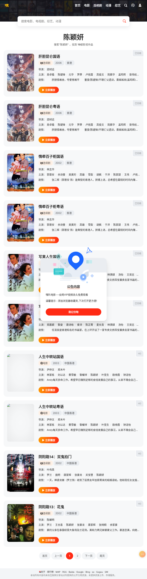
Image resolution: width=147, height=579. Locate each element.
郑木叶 (61, 369)
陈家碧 (117, 174)
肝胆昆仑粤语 (49, 107)
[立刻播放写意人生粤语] (20, 323)
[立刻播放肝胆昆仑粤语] (20, 123)
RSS (64, 572)
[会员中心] (140, 5)
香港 (69, 62)
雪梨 (90, 174)
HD (139, 353)
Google (80, 572)
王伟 (126, 174)
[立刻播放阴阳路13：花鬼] (20, 523)
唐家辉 (67, 474)
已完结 (138, 53)
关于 (43, 572)
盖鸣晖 (122, 74)
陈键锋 (61, 74)
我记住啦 (73, 311)
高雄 (82, 174)
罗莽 (79, 74)
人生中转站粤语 (51, 407)
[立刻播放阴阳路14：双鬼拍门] (20, 473)
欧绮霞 (116, 374)
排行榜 (50, 572)
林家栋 (50, 374)
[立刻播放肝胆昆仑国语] (20, 72)
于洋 (107, 174)
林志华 (50, 169)
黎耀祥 (83, 374)
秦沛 (79, 324)
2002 (58, 162)
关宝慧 (89, 474)
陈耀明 (50, 519)
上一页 (58, 555)
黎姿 (60, 324)
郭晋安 (50, 174)
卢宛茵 (89, 74)
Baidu (71, 572)
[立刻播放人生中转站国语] (20, 373)
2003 (56, 363)
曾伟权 (133, 74)
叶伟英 (50, 469)
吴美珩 (72, 174)
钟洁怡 (127, 374)
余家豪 (113, 524)
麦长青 (100, 324)
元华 (71, 74)
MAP (58, 572)
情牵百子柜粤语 (51, 207)
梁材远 (50, 69)
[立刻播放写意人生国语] (20, 273)
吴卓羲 (50, 74)
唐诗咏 (70, 324)
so (93, 572)
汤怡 (120, 274)
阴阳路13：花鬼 (51, 507)
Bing (88, 572)
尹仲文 (50, 369)
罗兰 (49, 474)
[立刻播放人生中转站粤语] (20, 423)
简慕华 (111, 74)
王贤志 (130, 274)
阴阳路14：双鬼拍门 (55, 457)
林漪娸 (111, 274)
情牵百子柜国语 (51, 156)
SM (106, 572)
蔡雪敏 (72, 374)
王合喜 (59, 524)
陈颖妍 (94, 374)
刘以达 (61, 374)
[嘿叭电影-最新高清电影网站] (6, 5)
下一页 (89, 555)
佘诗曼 (61, 174)
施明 (57, 474)
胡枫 (98, 174)
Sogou (99, 572)
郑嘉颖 (50, 324)
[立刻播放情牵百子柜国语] (20, 172)
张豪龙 (78, 474)
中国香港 (69, 363)
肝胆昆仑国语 (49, 56)
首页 (44, 555)
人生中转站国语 (51, 357)
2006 (58, 62)
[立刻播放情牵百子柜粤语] (20, 223)
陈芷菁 (89, 324)
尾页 (102, 555)
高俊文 (100, 74)
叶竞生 (105, 374)
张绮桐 (102, 524)
